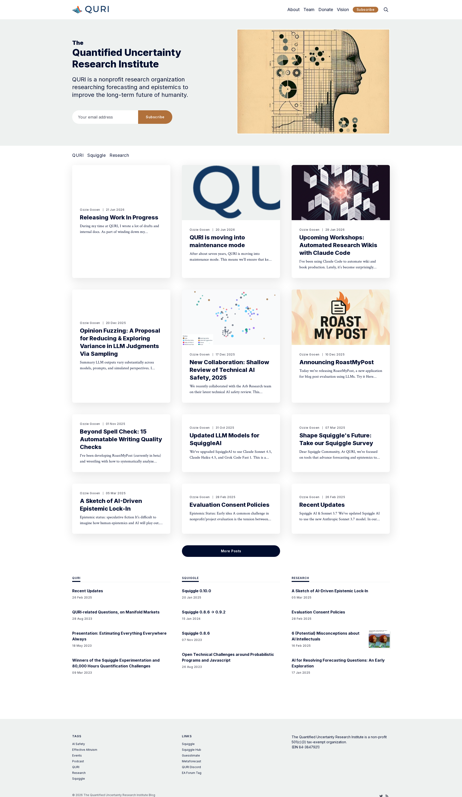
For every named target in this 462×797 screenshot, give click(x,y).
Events (77, 755)
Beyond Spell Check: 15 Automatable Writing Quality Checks (121, 439)
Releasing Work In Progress (119, 217)
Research (119, 155)
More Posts (231, 551)
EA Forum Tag (191, 773)
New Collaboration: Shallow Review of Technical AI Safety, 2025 (229, 370)
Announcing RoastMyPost (336, 362)
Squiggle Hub (191, 749)
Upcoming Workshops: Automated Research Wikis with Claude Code (338, 245)
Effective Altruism (84, 749)
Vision (343, 10)
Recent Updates (322, 504)
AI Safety (78, 744)
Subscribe (366, 9)
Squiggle (96, 155)
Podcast (78, 761)
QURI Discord (191, 767)
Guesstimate (191, 755)
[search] (386, 9)
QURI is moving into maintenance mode (217, 241)
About (293, 10)
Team (308, 10)
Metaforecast (191, 761)
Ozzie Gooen (90, 209)
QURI (77, 155)
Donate (325, 10)
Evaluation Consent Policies (230, 504)
